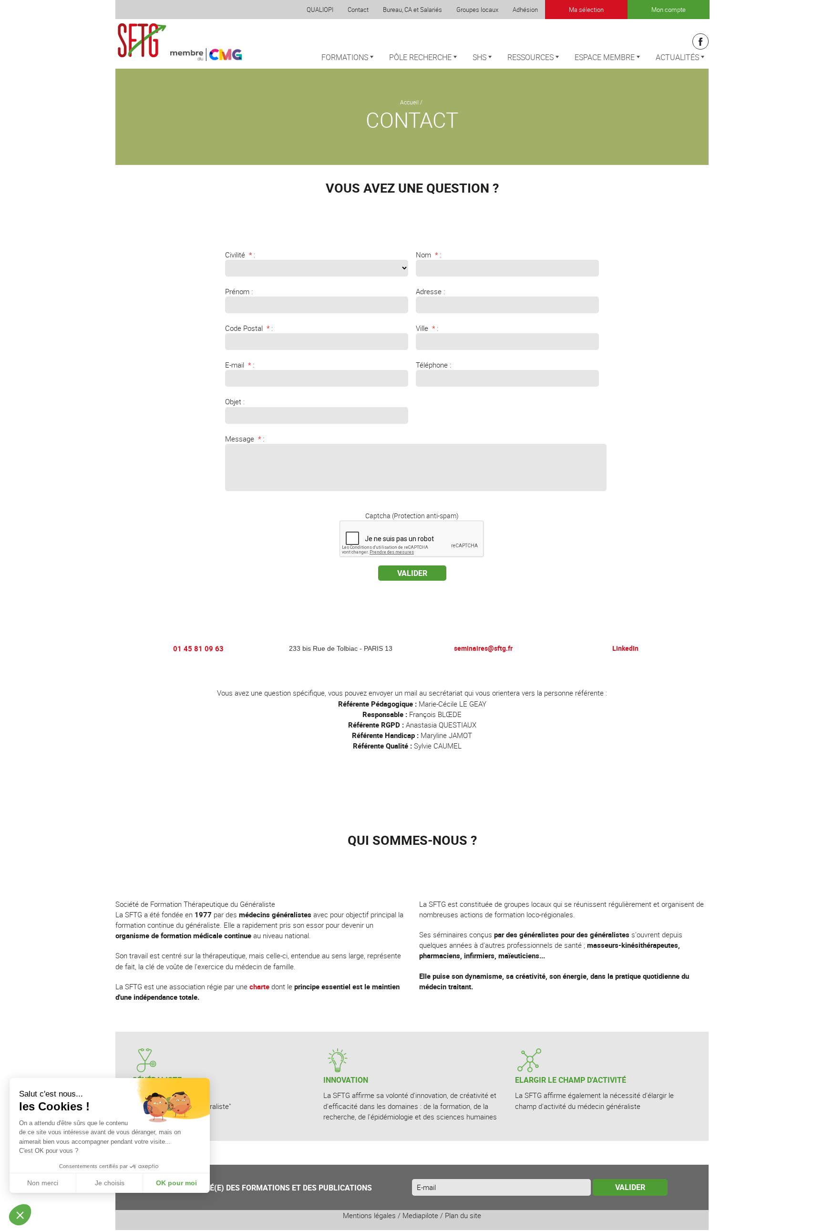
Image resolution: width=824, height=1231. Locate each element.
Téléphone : (433, 364)
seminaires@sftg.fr (483, 648)
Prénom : (239, 291)
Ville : (427, 328)
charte (259, 986)
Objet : (235, 401)
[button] (20, 1214)
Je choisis (109, 1183)
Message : (244, 438)
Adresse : (430, 291)
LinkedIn (625, 648)
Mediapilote (420, 1215)
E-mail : (239, 364)
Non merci (42, 1183)
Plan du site (463, 1215)
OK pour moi (176, 1183)
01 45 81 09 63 (198, 648)
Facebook (700, 41)
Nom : (428, 254)
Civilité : (240, 254)
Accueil (409, 102)
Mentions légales (369, 1215)
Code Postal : (249, 328)
